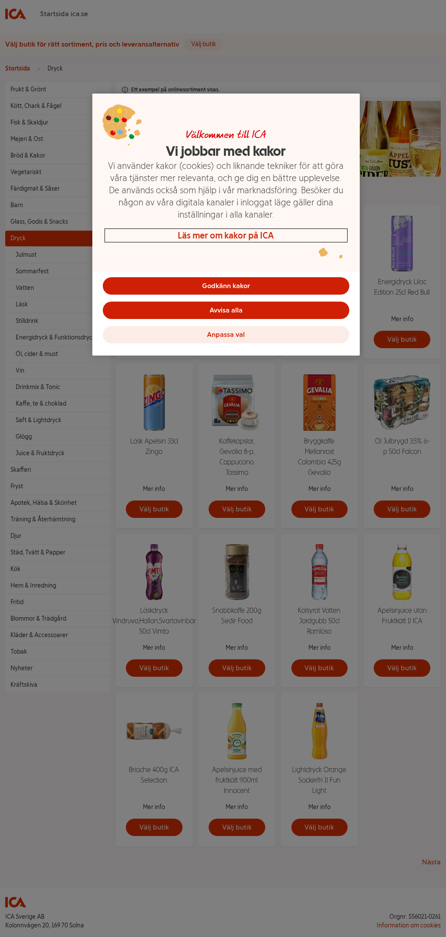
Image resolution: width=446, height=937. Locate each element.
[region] (226, 225)
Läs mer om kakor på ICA (226, 235)
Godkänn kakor (226, 286)
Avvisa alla (226, 310)
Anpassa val (226, 334)
